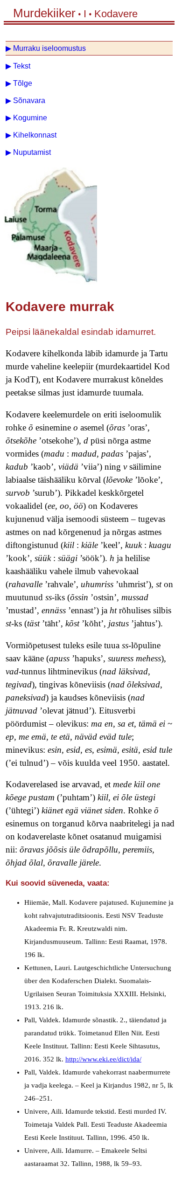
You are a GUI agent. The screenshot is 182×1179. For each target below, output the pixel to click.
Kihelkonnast (34, 135)
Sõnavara (29, 100)
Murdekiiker (44, 13)
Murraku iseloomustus (49, 48)
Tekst (21, 66)
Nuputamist (32, 152)
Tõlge (22, 83)
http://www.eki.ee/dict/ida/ (103, 1059)
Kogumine (30, 118)
